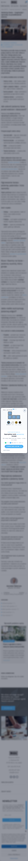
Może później (6, 450)
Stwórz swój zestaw (12, 446)
